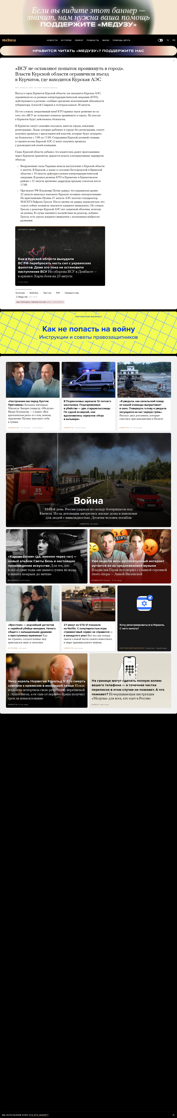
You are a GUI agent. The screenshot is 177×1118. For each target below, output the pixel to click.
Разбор (79, 40)
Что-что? (33, 297)
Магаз (105, 40)
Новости (52, 40)
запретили (64, 181)
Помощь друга (121, 40)
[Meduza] (9, 40)
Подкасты (93, 40)
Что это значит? (39, 1115)
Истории (66, 40)
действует (53, 173)
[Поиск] (168, 40)
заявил (65, 190)
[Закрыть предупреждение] (174, 1115)
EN (174, 40)
